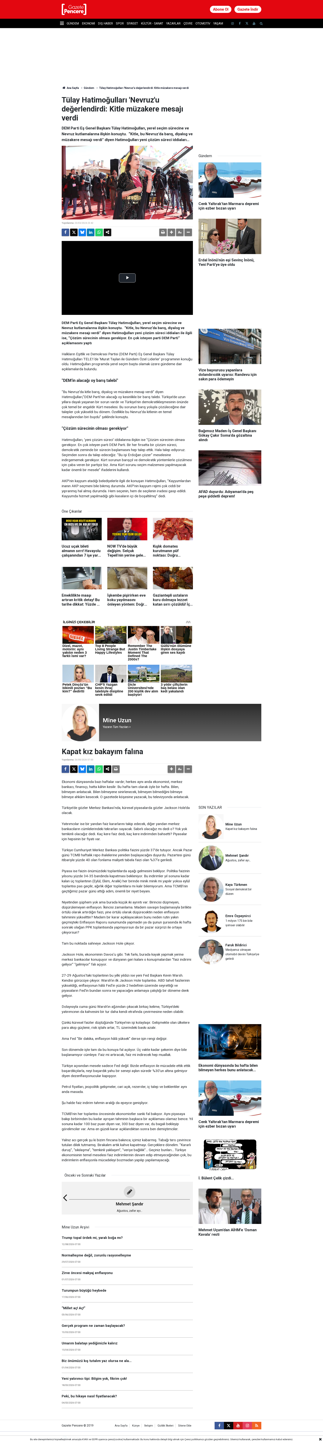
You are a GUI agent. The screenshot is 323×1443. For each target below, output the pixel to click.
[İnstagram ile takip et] (232, 23)
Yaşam (218, 23)
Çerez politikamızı (194, 1439)
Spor (120, 23)
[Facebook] (65, 232)
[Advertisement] (230, 119)
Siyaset (132, 23)
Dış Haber (105, 23)
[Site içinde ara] (261, 23)
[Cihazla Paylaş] (107, 232)
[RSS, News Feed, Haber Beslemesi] (256, 1425)
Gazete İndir (247, 9)
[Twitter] (74, 232)
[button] (171, 232)
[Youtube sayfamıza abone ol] (254, 23)
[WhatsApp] (99, 232)
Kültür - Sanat (152, 23)
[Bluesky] (82, 232)
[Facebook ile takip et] (239, 23)
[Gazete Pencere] (74, 9)
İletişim (148, 1425)
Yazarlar (173, 23)
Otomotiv (203, 23)
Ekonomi (88, 23)
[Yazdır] (163, 232)
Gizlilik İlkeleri (165, 1425)
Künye (136, 1425)
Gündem (73, 23)
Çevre (188, 23)
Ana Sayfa (72, 87)
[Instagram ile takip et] (247, 1425)
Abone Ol (220, 9)
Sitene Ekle (184, 1425)
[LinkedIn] (90, 232)
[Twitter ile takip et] (246, 23)
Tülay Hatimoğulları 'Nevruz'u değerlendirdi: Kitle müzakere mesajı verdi (144, 87)
